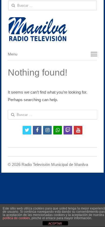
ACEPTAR (55, 223)
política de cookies (16, 218)
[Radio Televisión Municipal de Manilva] (52, 29)
